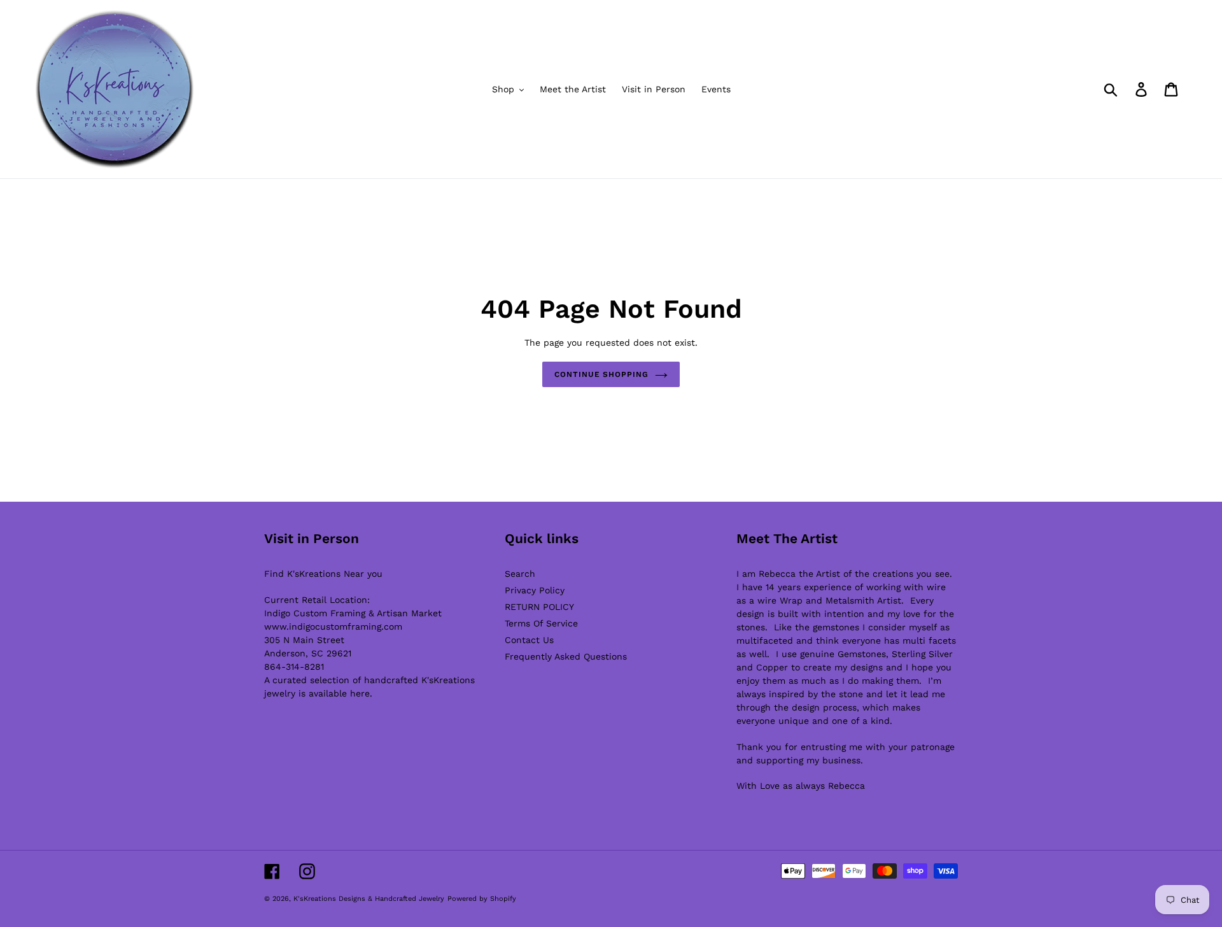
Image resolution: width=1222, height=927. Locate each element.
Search (520, 574)
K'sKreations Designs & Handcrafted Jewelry (368, 899)
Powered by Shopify (481, 899)
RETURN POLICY (539, 607)
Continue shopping (601, 374)
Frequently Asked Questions (566, 656)
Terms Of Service (541, 623)
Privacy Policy (535, 590)
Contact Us (529, 640)
